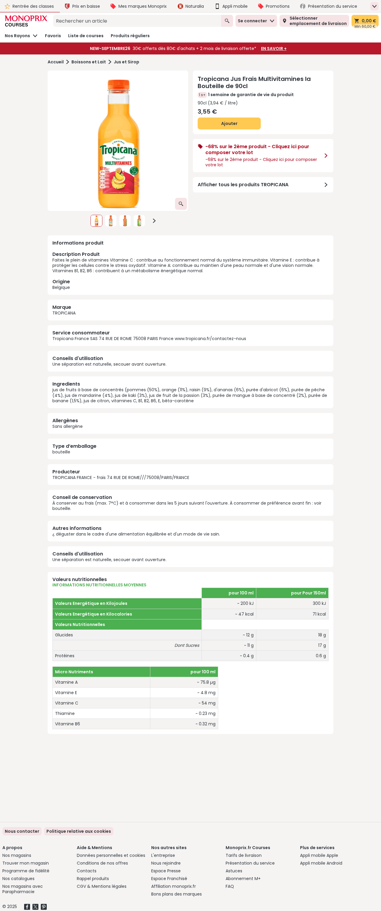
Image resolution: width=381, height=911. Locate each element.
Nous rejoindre (166, 863)
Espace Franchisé (169, 879)
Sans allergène (67, 426)
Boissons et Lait (88, 62)
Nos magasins (16, 855)
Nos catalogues (18, 879)
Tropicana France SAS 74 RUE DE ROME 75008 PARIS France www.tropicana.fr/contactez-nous (149, 338)
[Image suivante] (154, 221)
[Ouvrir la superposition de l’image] (181, 204)
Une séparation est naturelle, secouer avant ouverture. (109, 364)
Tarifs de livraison (244, 855)
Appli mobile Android (321, 863)
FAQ (230, 886)
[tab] (118, 141)
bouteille (61, 452)
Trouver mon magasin (25, 863)
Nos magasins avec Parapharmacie (22, 889)
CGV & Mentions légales (102, 886)
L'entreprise (163, 855)
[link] (78, 831)
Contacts (86, 871)
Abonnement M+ (243, 879)
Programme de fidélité (25, 871)
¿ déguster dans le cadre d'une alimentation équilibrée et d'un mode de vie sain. (136, 534)
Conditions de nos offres (102, 863)
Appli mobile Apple (319, 855)
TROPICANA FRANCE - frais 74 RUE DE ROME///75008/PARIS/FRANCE (120, 477)
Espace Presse (166, 871)
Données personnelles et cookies (111, 855)
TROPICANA (64, 313)
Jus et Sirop (126, 62)
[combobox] (137, 21)
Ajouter (229, 123)
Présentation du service (250, 863)
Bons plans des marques (176, 894)
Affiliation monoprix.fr (173, 886)
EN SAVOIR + (274, 48)
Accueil (56, 62)
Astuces (234, 871)
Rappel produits (93, 879)
